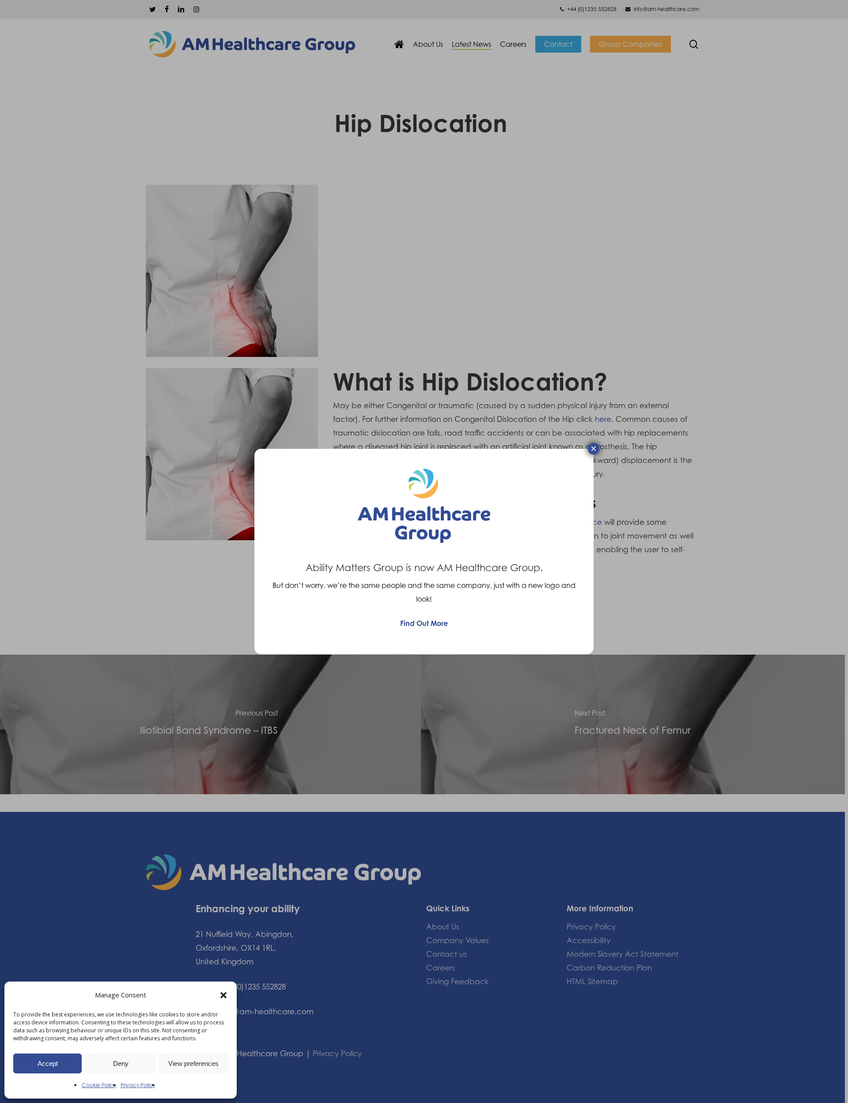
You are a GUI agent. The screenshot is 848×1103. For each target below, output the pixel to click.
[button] (223, 995)
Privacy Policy (138, 1085)
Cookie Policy (99, 1085)
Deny (121, 1063)
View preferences (193, 1063)
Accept (48, 1063)
